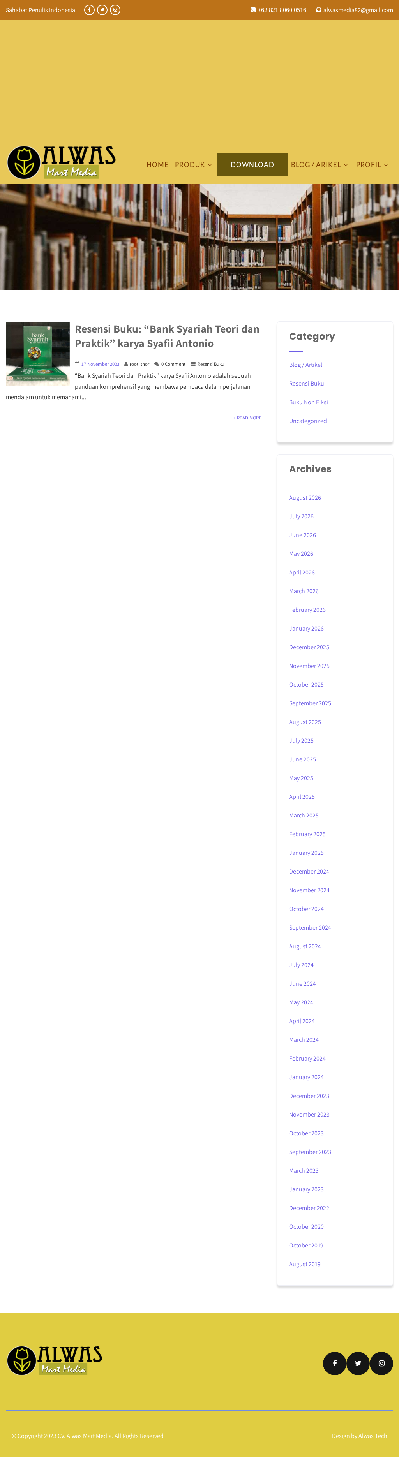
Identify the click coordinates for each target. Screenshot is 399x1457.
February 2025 (307, 834)
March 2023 (304, 1170)
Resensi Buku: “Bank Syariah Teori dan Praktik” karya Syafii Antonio (167, 335)
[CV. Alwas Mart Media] (61, 162)
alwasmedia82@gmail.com (358, 10)
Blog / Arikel (316, 164)
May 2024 (301, 1002)
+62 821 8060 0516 (281, 10)
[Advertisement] (199, 86)
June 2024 (302, 984)
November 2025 (309, 666)
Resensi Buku (211, 364)
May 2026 (301, 554)
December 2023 (309, 1096)
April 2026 (302, 572)
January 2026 (306, 628)
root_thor (139, 364)
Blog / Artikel (305, 365)
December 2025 (309, 647)
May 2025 (301, 778)
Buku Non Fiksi (308, 402)
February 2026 (307, 610)
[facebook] (89, 10)
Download (252, 164)
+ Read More (247, 417)
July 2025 (301, 740)
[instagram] (115, 10)
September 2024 (310, 927)
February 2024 (307, 1058)
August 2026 (305, 497)
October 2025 (306, 684)
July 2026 (301, 516)
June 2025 (302, 759)
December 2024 (309, 871)
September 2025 (310, 703)
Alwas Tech (372, 1436)
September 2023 (310, 1152)
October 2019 (306, 1245)
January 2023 (306, 1189)
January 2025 (306, 853)
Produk (190, 164)
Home (158, 164)
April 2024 (302, 1021)
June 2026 (302, 535)
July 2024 (301, 965)
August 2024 (305, 946)
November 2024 (309, 890)
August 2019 (305, 1264)
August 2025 (305, 722)
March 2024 (304, 1040)
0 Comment (173, 364)
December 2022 (309, 1208)
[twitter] (102, 10)
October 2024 (306, 909)
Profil (368, 164)
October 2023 (306, 1133)
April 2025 (302, 797)
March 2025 (304, 815)
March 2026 (304, 591)
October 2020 (306, 1227)
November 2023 (309, 1114)
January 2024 (306, 1077)
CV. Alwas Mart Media (85, 1436)
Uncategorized (308, 421)
